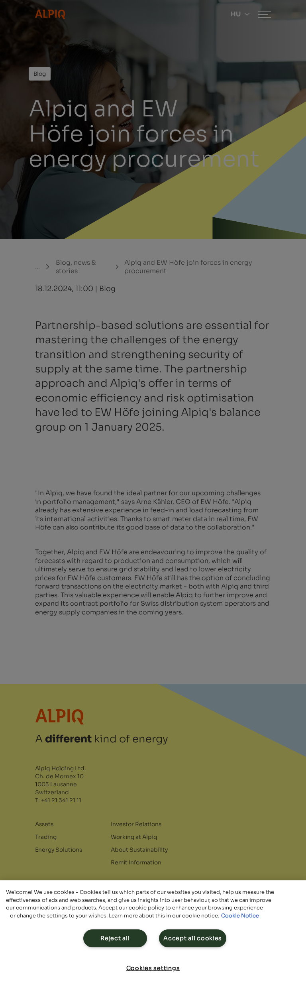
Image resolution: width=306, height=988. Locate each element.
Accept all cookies (192, 938)
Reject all (114, 938)
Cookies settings (153, 968)
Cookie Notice (240, 915)
